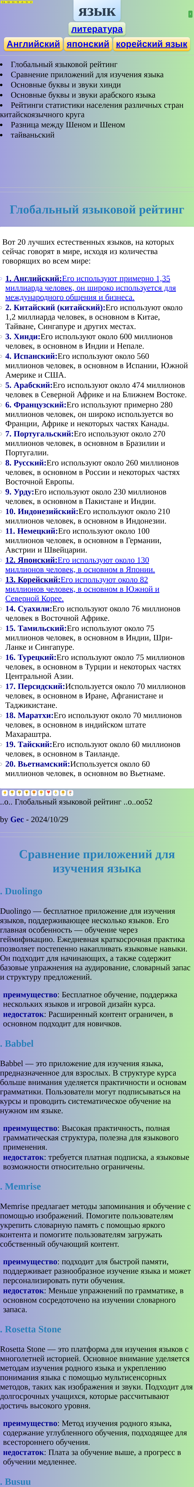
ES (13, 2)
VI (31, 2)
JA (22, 2)
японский (88, 44)
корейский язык (151, 44)
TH (26, 2)
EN (8, 2)
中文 (3, 2)
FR (18, 2)
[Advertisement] (97, 162)
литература (97, 29)
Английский (33, 44)
